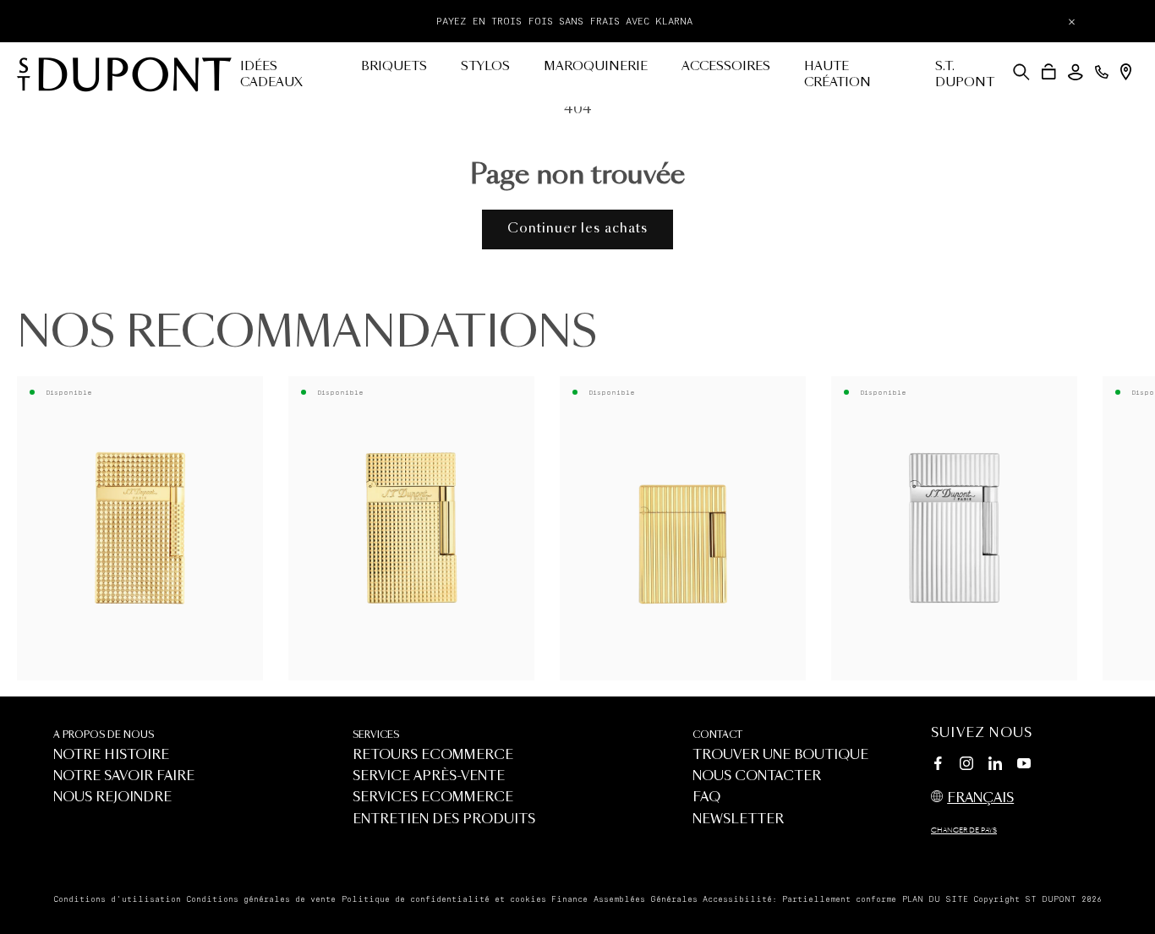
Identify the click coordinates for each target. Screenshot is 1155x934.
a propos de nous (103, 735)
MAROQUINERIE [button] (596, 67)
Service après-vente (429, 776)
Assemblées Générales (646, 899)
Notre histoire (111, 755)
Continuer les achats (577, 228)
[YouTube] (1024, 764)
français (980, 798)
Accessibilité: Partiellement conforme (799, 899)
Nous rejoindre (112, 797)
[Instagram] (966, 766)
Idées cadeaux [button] (271, 75)
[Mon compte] (1075, 72)
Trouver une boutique (780, 755)
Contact (717, 735)
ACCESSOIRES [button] (726, 67)
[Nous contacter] (1101, 72)
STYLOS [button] (485, 67)
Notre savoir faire (123, 776)
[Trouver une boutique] (1125, 71)
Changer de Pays (964, 830)
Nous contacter (756, 776)
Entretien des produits (444, 819)
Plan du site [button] (935, 899)
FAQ (706, 797)
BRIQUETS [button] (394, 67)
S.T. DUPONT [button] (964, 75)
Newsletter (738, 819)
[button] (1021, 71)
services (376, 735)
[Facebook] (937, 766)
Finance (569, 899)
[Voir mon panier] (1049, 71)
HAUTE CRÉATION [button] (837, 75)
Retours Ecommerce (433, 755)
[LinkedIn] (995, 766)
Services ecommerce (433, 797)
